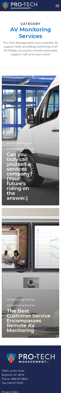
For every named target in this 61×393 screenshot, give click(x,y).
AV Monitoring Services (21, 148)
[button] (57, 5)
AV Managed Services (20, 143)
